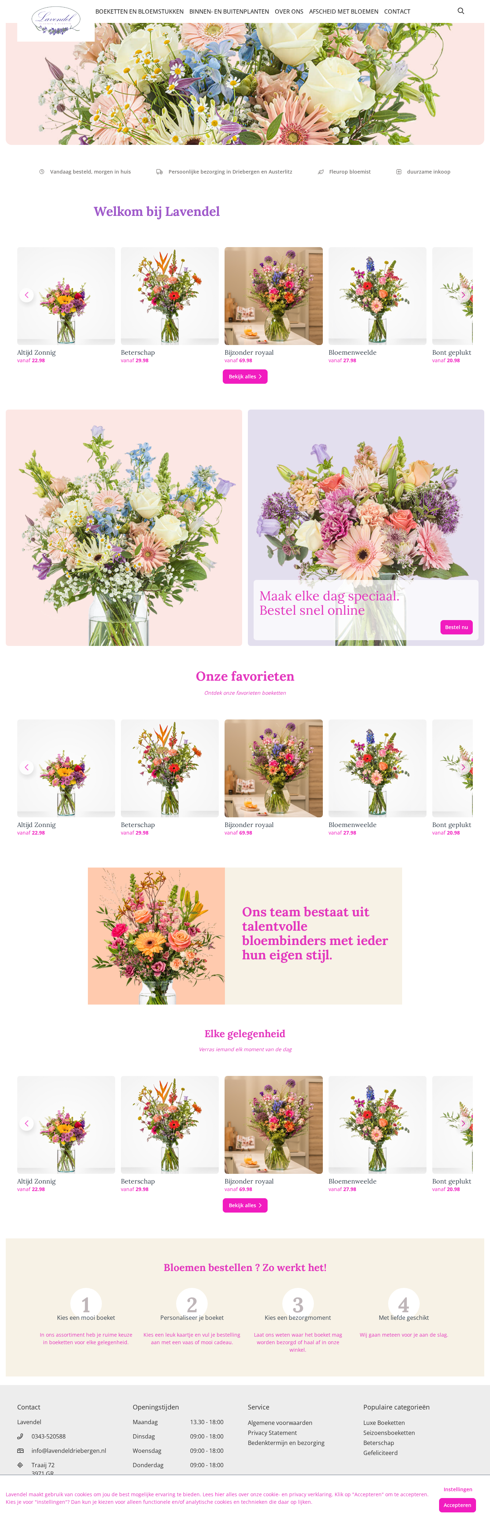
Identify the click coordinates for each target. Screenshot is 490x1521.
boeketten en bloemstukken (139, 11)
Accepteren (457, 1505)
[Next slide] (463, 295)
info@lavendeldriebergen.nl (69, 1451)
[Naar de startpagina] (56, 21)
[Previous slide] (26, 295)
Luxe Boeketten (384, 1423)
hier (220, 1494)
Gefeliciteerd (380, 1453)
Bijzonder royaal (249, 352)
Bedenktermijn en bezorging (286, 1443)
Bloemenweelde (353, 352)
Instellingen (458, 1489)
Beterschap (138, 352)
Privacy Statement (272, 1433)
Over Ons (289, 11)
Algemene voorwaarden (280, 1423)
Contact (397, 11)
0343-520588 (49, 1436)
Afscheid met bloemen (343, 11)
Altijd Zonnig (36, 352)
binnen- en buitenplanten (229, 11)
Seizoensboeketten (389, 1433)
